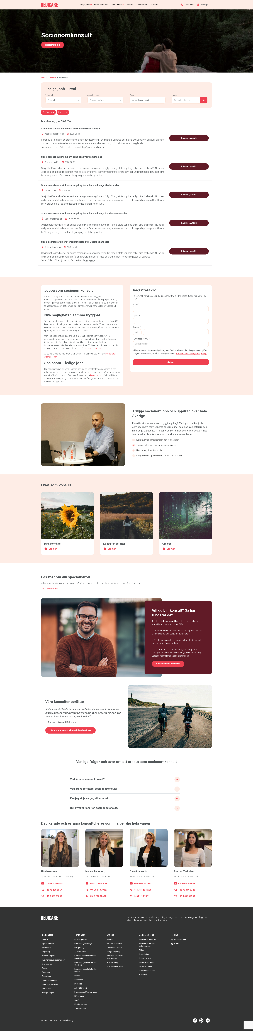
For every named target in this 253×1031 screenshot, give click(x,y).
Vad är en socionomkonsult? (87, 779)
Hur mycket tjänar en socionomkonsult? (94, 807)
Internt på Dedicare (50, 984)
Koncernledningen (114, 948)
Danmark (46, 972)
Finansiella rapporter (147, 939)
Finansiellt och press (115, 966)
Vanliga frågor (48, 993)
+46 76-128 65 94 (53, 890)
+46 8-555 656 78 (53, 896)
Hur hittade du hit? (141, 339)
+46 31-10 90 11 (142, 896)
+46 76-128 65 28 (142, 890)
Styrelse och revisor (147, 962)
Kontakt (154, 4)
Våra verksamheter (115, 943)
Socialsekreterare (49, 588)
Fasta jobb (46, 976)
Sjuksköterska (48, 943)
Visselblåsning (66, 1020)
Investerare (142, 4)
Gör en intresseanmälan (168, 663)
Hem (43, 78)
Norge (44, 968)
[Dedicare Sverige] (49, 5)
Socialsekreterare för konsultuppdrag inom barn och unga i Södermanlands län (84, 213)
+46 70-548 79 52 (98, 890)
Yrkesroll (52, 78)
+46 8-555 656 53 (98, 896)
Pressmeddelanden (147, 971)
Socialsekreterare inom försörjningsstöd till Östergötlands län (75, 241)
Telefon (137, 327)
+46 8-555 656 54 (186, 896)
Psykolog (46, 952)
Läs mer (53, 549)
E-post (136, 316)
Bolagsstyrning (145, 958)
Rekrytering (79, 948)
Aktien (141, 950)
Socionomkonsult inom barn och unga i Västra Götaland (71, 156)
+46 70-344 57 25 (186, 890)
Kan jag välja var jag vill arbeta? (89, 798)
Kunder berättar (81, 1004)
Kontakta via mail (53, 883)
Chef (76, 1000)
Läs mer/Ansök (189, 138)
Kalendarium (144, 954)
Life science (47, 964)
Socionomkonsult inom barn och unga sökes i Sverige (70, 128)
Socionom (46, 948)
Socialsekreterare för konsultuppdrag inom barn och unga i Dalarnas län (80, 185)
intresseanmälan (169, 621)
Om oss (129, 4)
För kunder (117, 4)
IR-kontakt (143, 975)
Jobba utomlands (49, 980)
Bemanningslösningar (83, 943)
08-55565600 (180, 939)
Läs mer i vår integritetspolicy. (191, 353)
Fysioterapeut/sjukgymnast (53, 960)
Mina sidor (189, 4)
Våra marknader (145, 966)
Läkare (45, 939)
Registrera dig (52, 45)
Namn (136, 304)
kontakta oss (96, 375)
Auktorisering (112, 962)
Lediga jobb (84, 4)
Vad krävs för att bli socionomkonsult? (93, 788)
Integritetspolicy (113, 952)
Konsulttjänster (80, 939)
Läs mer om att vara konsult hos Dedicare (70, 730)
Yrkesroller (46, 989)
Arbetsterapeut (48, 956)
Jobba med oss (101, 4)
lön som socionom (93, 348)
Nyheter (110, 939)
